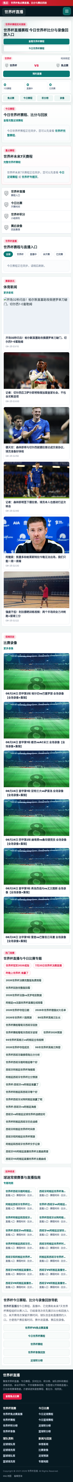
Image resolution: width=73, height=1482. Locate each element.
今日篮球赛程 (46, 1419)
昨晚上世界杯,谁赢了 (17, 972)
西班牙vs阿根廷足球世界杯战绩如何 (25, 1114)
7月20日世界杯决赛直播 (48, 965)
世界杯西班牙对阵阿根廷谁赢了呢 (24, 1099)
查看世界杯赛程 (36, 41)
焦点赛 (10, 98)
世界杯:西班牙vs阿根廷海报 (21, 1106)
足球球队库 (9, 1444)
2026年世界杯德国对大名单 (50, 1010)
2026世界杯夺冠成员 (17, 1047)
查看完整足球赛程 (13, 120)
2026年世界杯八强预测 (19, 1017)
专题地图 (8, 1182)
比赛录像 (43, 1449)
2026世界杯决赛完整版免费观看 (23, 980)
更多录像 (8, 648)
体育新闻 (43, 1444)
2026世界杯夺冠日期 (17, 1010)
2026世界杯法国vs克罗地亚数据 (24, 995)
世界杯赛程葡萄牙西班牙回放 (21, 1024)
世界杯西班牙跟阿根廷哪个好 (21, 1062)
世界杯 (20, 254)
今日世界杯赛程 (36, 48)
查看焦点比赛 (12, 1396)
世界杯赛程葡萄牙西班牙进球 (21, 1032)
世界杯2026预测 (52, 1032)
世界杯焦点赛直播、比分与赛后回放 (25, 2)
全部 (8, 254)
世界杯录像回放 (36, 1352)
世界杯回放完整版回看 (18, 987)
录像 (62, 98)
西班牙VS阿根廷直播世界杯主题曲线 (26, 1158)
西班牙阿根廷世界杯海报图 (20, 1069)
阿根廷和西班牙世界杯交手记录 (23, 1143)
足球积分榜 (37, 1360)
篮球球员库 (9, 1461)
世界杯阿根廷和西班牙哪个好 (21, 1091)
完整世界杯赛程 (12, 161)
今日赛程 (27, 98)
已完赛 (59, 254)
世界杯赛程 (37, 1344)
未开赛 (46, 254)
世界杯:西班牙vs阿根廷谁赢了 (22, 1084)
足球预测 (43, 1455)
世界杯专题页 (29, 176)
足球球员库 (9, 1449)
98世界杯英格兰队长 (49, 1017)
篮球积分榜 (45, 1431)
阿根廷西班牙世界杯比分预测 (21, 1076)
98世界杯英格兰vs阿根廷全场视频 (25, 1039)
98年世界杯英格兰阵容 (47, 1047)
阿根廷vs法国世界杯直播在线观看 (24, 1002)
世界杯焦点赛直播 (12, 1413)
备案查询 (18, 1476)
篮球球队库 (9, 1455)
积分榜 (45, 98)
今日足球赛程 (46, 1413)
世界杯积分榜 (10, 1425)
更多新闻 (8, 292)
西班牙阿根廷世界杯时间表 (20, 1129)
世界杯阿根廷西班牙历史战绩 (21, 1121)
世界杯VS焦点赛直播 (36, 1327)
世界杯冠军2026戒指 (17, 965)
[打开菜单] (67, 11)
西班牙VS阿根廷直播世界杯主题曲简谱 (27, 1151)
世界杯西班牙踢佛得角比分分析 (23, 1054)
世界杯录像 (9, 1431)
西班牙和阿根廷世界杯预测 (20, 1136)
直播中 (33, 254)
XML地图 (7, 1476)
